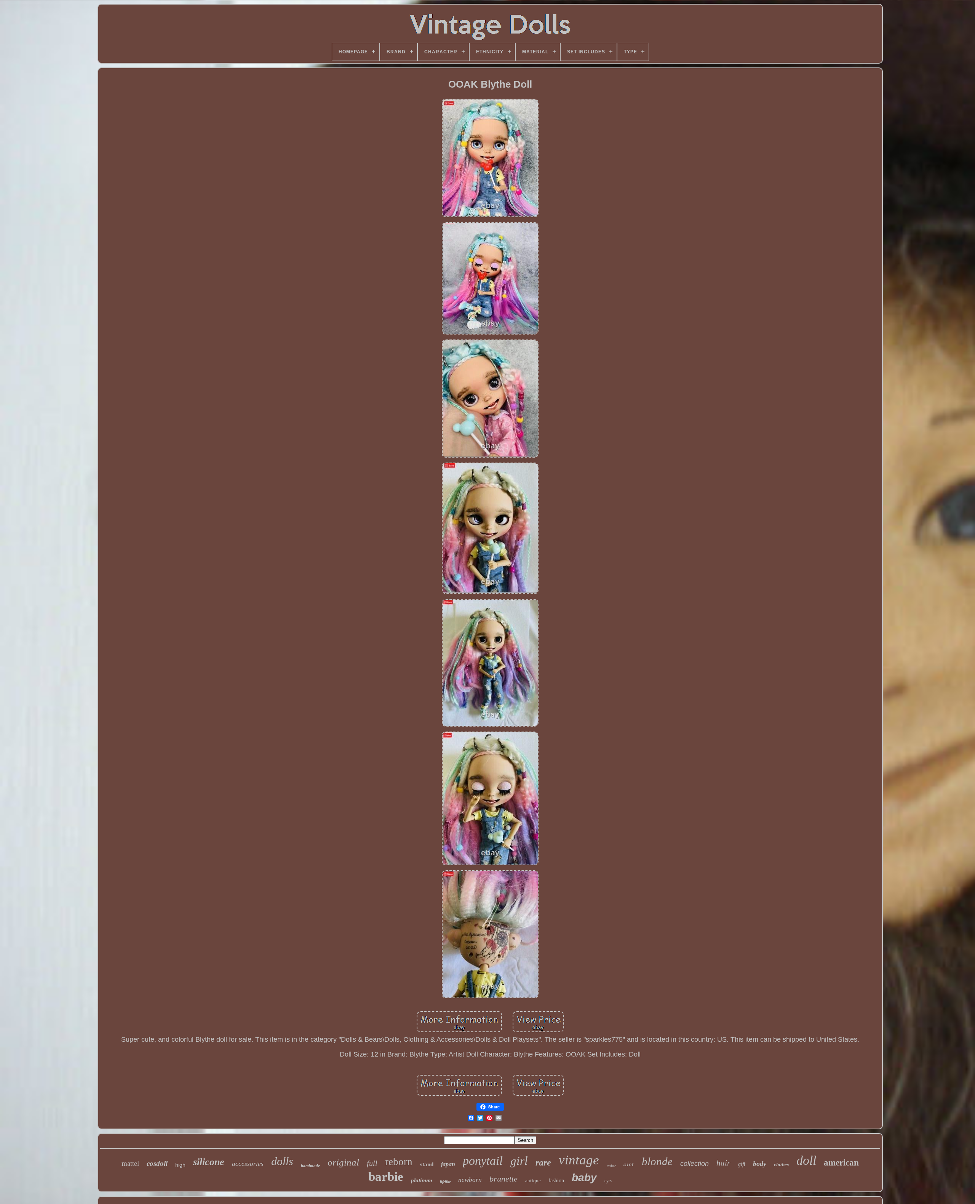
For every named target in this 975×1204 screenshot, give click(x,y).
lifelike (445, 1182)
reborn (398, 1161)
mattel (130, 1163)
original (343, 1162)
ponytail (483, 1160)
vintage (579, 1160)
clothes (781, 1164)
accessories (248, 1163)
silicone (208, 1161)
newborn (470, 1179)
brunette (503, 1178)
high (180, 1165)
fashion (556, 1180)
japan (448, 1164)
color (611, 1165)
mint (628, 1165)
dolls (282, 1161)
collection (694, 1163)
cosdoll (157, 1163)
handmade (310, 1165)
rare (543, 1162)
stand (426, 1164)
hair (723, 1162)
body (759, 1163)
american (841, 1162)
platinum (421, 1180)
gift (741, 1164)
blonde (657, 1161)
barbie (385, 1176)
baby (584, 1177)
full (372, 1163)
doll (806, 1160)
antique (533, 1180)
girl (519, 1160)
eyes (608, 1180)
